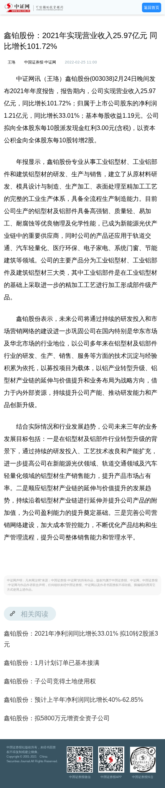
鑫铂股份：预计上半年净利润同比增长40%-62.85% (73, 699)
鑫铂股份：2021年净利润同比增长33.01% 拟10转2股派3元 (81, 639)
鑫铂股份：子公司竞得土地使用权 (50, 681)
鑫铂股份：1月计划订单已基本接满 (51, 662)
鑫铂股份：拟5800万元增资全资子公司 (57, 718)
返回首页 (151, 7)
